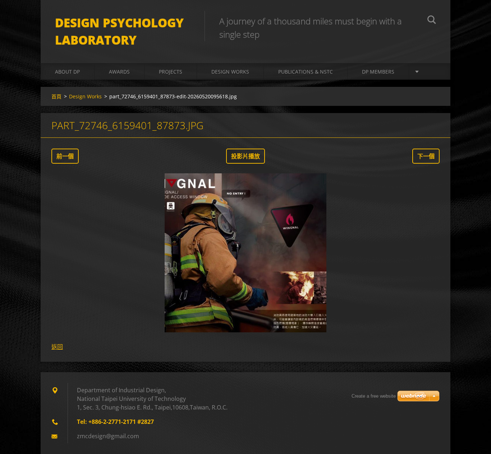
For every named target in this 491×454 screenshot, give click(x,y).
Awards (119, 71)
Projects (170, 71)
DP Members (378, 71)
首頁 (56, 96)
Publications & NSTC (305, 71)
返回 (57, 347)
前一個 (65, 156)
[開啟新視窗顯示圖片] (245, 253)
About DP (67, 71)
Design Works (230, 71)
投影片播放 (245, 156)
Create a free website (374, 396)
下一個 (426, 156)
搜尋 (431, 20)
